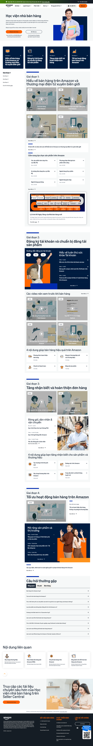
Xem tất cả (30, 140)
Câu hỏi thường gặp (8, 85)
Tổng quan (31, 586)
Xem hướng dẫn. (46, 2)
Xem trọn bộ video (32, 443)
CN (43, 255)
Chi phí (39, 586)
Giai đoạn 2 (5, 76)
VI (28, 255)
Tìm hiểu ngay (33, 222)
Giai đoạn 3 (5, 79)
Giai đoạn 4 (5, 82)
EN (36, 255)
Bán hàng (47, 586)
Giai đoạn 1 (7, 73)
